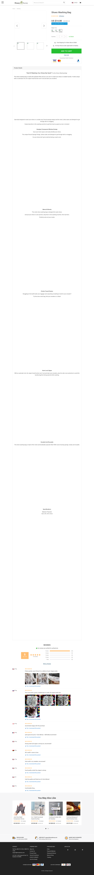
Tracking (49, 857)
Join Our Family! (33, 859)
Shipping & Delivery (51, 853)
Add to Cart (66, 51)
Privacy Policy (33, 853)
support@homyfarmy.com (18, 852)
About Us (32, 849)
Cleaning (18, 8)
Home (13, 8)
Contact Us (32, 851)
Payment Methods (51, 851)
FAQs (48, 849)
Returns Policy (50, 855)
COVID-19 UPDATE (34, 857)
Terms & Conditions (34, 855)
